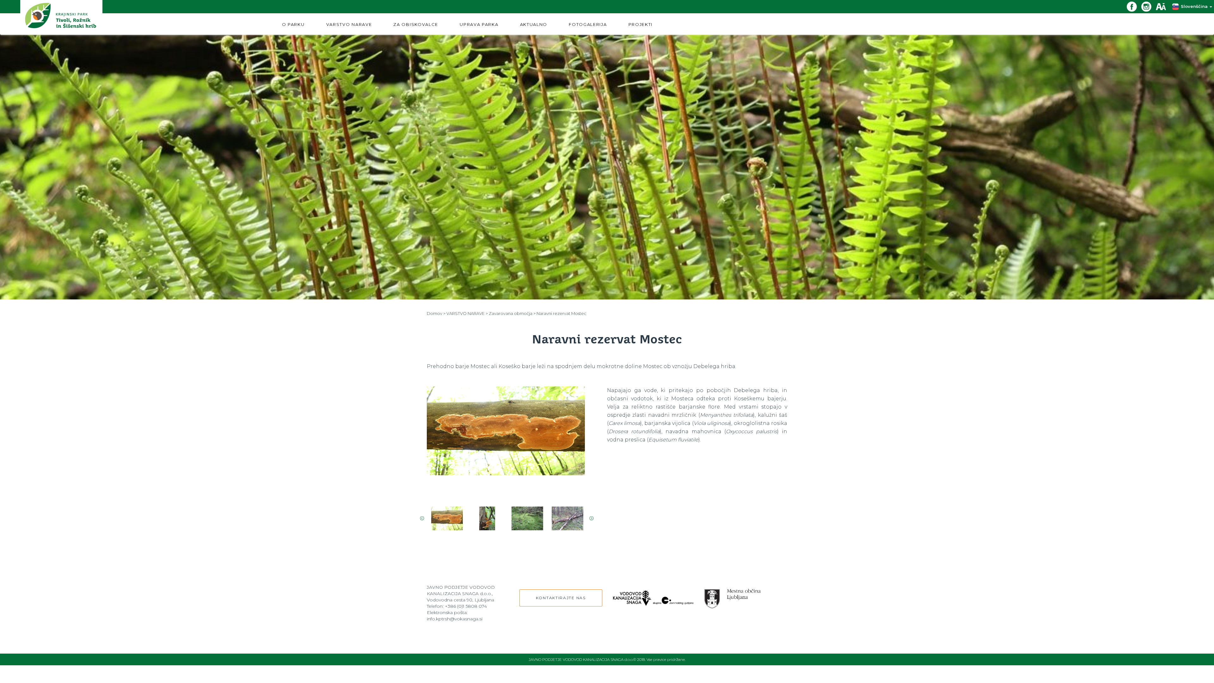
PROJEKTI (640, 24)
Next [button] (591, 518)
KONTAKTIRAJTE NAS (561, 597)
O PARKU (293, 24)
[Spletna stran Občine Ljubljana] (732, 596)
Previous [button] (422, 518)
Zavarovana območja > (512, 313)
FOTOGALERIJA (588, 24)
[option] (506, 441)
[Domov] (61, 17)
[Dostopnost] (1163, 6)
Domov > (436, 313)
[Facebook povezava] (1134, 6)
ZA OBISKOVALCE (415, 24)
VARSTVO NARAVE (349, 24)
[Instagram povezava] (1148, 6)
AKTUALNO (534, 24)
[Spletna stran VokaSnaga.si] (653, 595)
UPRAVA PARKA (479, 24)
